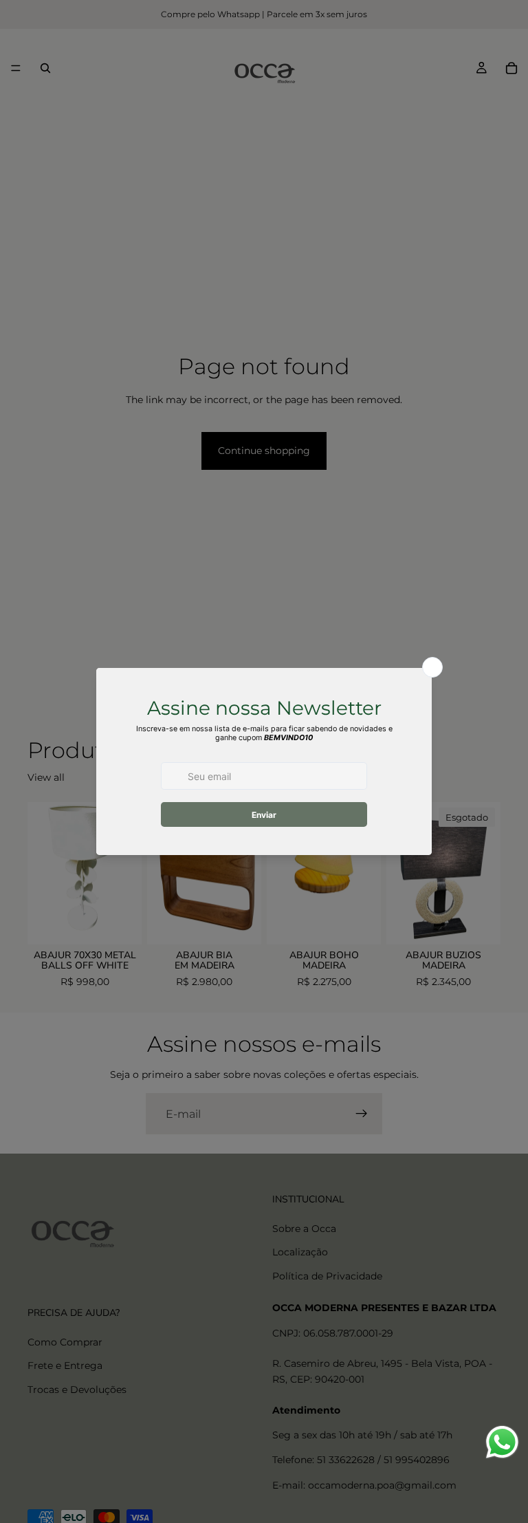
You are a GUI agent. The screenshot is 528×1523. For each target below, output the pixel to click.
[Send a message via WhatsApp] (502, 1442)
